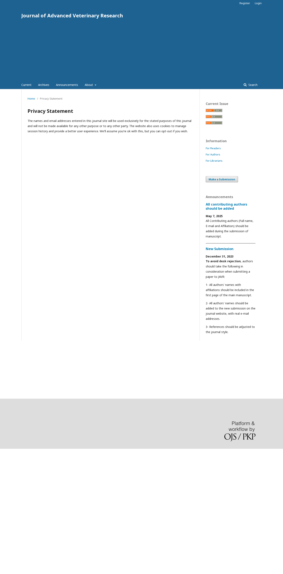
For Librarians (214, 160)
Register (244, 3)
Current (26, 85)
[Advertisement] (141, 50)
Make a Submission (222, 179)
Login (258, 3)
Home (31, 98)
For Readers (213, 148)
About (89, 85)
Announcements (67, 85)
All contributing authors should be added (226, 206)
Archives (43, 85)
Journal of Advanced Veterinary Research (72, 15)
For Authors (213, 154)
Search (253, 85)
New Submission (219, 249)
